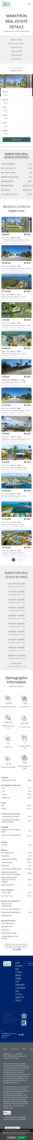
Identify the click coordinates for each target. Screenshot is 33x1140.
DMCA (24, 1049)
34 (22, 559)
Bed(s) (4, 107)
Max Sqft (5, 130)
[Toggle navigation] (29, 3)
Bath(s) (5, 115)
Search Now (16, 140)
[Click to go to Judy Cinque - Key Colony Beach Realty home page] (6, 4)
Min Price (5, 92)
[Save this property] (29, 219)
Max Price (5, 99)
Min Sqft (5, 123)
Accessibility (14, 1049)
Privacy (5, 1049)
